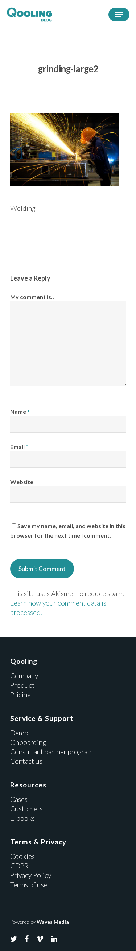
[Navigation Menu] (118, 14)
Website (21, 481)
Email (19, 446)
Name (20, 411)
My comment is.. (32, 296)
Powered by (39, 922)
